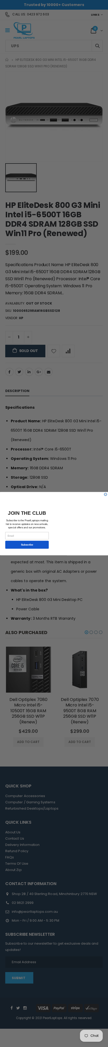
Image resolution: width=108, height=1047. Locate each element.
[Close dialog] (105, 494)
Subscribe (27, 544)
